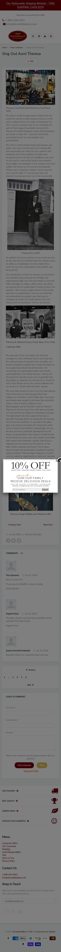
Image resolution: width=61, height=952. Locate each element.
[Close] (58, 459)
